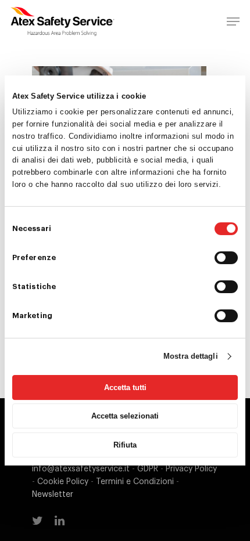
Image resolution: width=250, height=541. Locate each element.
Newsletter (52, 494)
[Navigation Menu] (233, 21)
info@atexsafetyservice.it (81, 469)
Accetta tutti (125, 387)
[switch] (226, 257)
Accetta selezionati (125, 416)
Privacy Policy (191, 469)
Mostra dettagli (190, 356)
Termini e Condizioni (135, 482)
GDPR (147, 469)
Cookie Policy (62, 482)
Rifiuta (125, 445)
